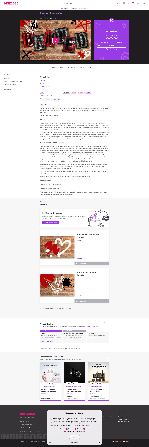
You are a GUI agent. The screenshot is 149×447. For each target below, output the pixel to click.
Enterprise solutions (123, 421)
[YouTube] (26, 421)
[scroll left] (104, 322)
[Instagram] (29, 421)
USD (116, 3)
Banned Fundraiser (52, 13)
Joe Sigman (45, 16)
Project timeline (8, 89)
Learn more (76, 338)
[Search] (64, 3)
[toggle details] (61, 400)
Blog (101, 419)
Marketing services (123, 417)
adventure (66, 92)
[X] (23, 421)
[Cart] (128, 3)
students (88, 92)
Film (42, 92)
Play (55, 39)
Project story (7, 74)
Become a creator (123, 419)
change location (82, 8)
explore (82, 359)
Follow (111, 45)
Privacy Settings (45, 441)
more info (42, 86)
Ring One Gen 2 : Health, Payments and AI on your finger (74, 391)
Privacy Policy (24, 441)
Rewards (6, 78)
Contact (102, 415)
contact (48, 86)
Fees (119, 415)
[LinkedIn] (31, 421)
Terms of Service (35, 441)
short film (80, 92)
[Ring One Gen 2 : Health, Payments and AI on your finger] (74, 372)
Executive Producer (10, 84)
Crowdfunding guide (92, 326)
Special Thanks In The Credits (13, 81)
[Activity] (132, 3)
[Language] (124, 3)
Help (81, 326)
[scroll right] (108, 322)
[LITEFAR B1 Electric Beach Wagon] (98, 372)
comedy (74, 92)
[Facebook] (21, 421)
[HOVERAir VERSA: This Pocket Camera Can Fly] (50, 372)
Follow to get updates (47, 341)
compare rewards (50, 222)
